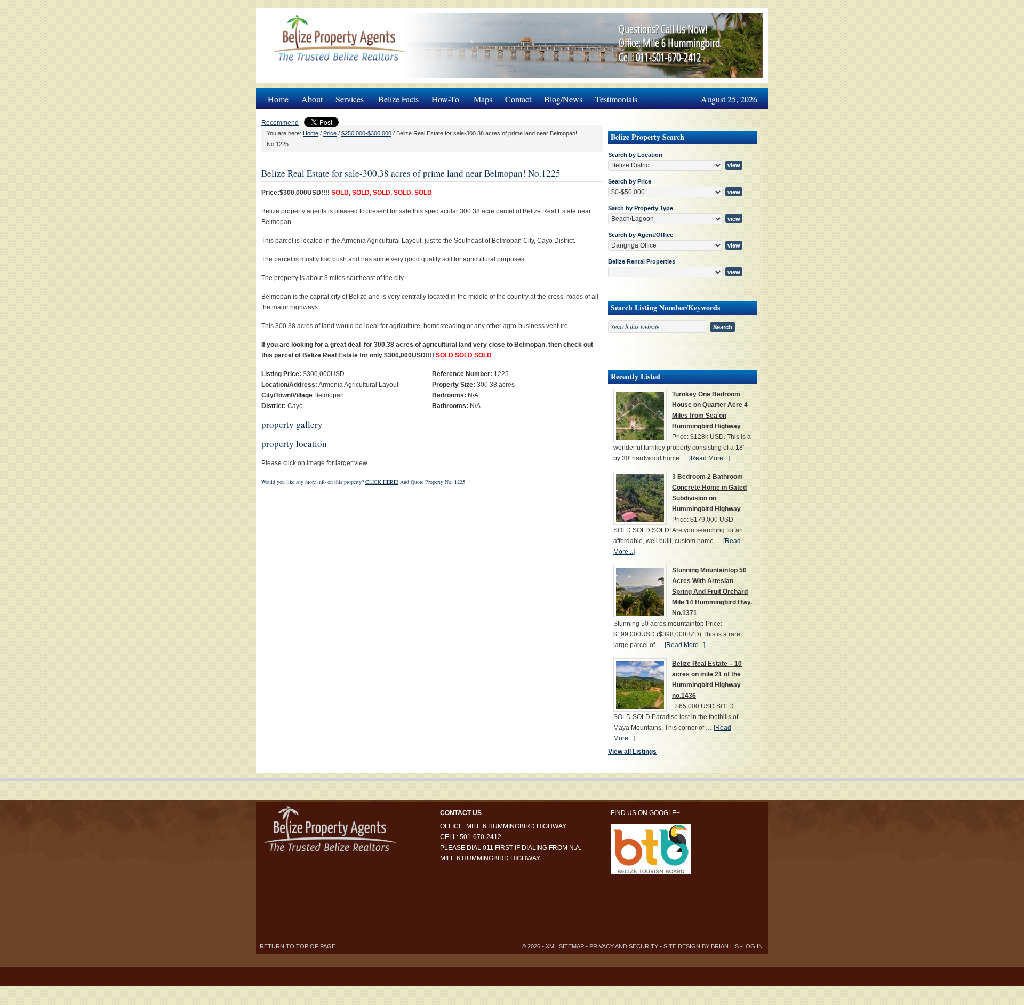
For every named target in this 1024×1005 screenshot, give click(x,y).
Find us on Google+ (645, 813)
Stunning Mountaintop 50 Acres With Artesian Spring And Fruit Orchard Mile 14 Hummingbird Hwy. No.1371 (712, 592)
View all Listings (632, 751)
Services (346, 96)
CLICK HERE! (381, 481)
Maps (483, 99)
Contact (518, 99)
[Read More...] (709, 458)
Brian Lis (725, 946)
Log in (752, 946)
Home (278, 99)
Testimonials (616, 99)
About (312, 99)
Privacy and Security (623, 946)
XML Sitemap (565, 946)
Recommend (280, 122)
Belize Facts (398, 99)
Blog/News (563, 99)
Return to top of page (297, 946)
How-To (442, 96)
